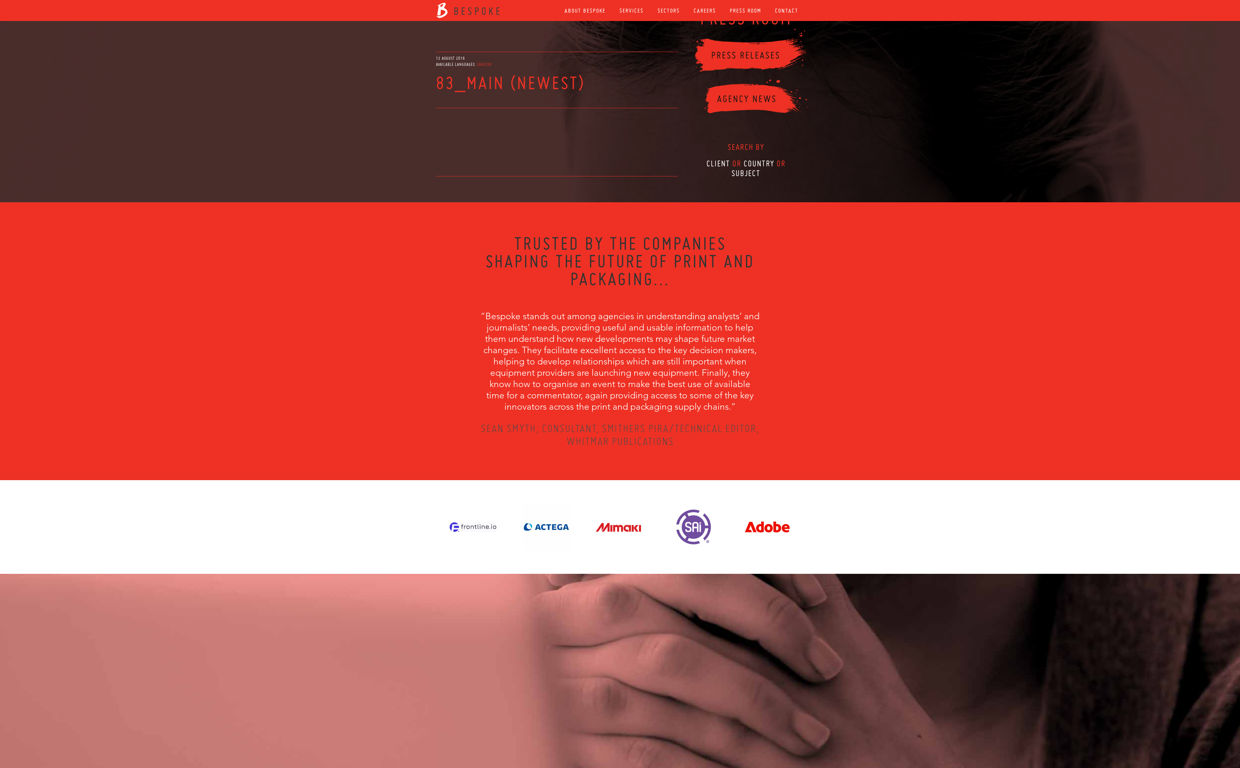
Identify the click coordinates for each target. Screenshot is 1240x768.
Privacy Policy (603, 733)
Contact (786, 10)
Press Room (745, 10)
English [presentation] (484, 64)
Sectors (668, 10)
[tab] (484, 64)
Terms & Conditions (632, 733)
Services (631, 10)
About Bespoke (584, 10)
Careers (705, 10)
